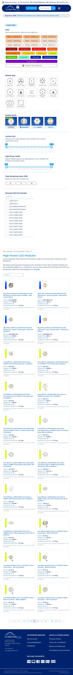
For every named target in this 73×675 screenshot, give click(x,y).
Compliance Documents (59, 650)
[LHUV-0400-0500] (7, 229)
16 (24, 621)
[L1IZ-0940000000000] (7, 209)
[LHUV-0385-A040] (7, 220)
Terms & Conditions (57, 642)
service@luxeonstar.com (11, 650)
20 (38, 621)
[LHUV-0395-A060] (7, 223)
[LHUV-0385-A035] (7, 218)
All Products (31, 8)
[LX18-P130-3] (7, 203)
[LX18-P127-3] (7, 201)
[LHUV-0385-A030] (7, 215)
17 (27, 621)
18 (31, 621)
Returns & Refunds (57, 646)
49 (52, 621)
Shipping (31, 646)
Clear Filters (10, 25)
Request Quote (11, 2)
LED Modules (19, 251)
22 (45, 621)
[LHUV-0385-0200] (7, 212)
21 (41, 621)
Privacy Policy (55, 639)
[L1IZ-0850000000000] (7, 206)
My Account (32, 639)
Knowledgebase (34, 642)
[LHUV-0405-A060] (7, 235)
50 (56, 621)
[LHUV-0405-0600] (7, 232)
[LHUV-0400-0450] (7, 226)
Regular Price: (10, 302)
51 (59, 621)
